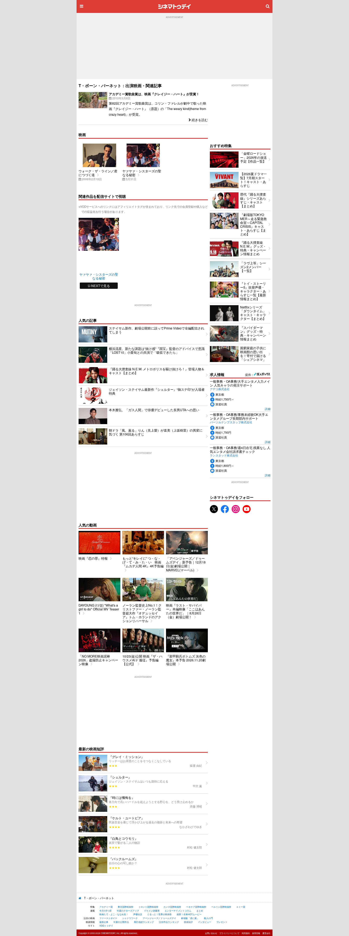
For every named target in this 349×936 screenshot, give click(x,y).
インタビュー (204, 921)
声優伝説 (137, 914)
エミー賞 (240, 906)
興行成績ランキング (144, 921)
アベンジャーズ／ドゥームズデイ (159, 918)
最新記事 (103, 921)
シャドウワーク (130, 918)
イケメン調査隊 (152, 910)
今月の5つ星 (105, 910)
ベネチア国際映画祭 (196, 906)
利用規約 (246, 933)
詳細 (267, 408)
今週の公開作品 (121, 921)
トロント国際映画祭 (148, 906)
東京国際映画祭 (125, 906)
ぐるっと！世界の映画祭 (159, 914)
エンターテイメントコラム (178, 910)
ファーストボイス (108, 918)
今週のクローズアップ (128, 910)
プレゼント (221, 921)
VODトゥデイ (106, 925)
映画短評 (188, 921)
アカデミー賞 (106, 906)
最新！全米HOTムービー (189, 914)
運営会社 (266, 933)
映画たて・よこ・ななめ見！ (113, 914)
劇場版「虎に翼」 (190, 918)
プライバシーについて (229, 933)
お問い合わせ (211, 933)
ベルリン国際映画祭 (221, 906)
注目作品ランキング (169, 921)
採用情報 (256, 933)
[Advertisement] (174, 48)
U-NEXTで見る (99, 285)
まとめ (199, 910)
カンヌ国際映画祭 (172, 906)
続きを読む (199, 120)
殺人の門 (208, 918)
